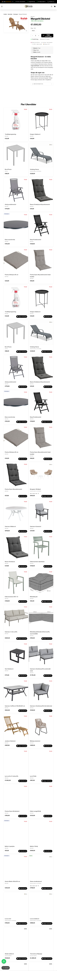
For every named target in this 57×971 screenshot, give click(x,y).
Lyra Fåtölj (33, 776)
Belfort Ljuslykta (9, 846)
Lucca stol (8, 918)
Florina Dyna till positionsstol (13, 489)
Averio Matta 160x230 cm (12, 881)
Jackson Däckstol (10, 741)
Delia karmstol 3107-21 (11, 596)
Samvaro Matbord (10, 526)
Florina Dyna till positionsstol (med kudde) (40, 275)
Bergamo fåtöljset (35, 489)
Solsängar (15, 14)
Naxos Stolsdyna (10, 561)
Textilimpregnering (10, 134)
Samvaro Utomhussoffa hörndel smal (41, 706)
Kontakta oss (51, 1)
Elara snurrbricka (10, 239)
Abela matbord (9, 954)
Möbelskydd (33, 596)
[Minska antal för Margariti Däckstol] (32, 35)
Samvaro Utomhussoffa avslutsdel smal (40, 670)
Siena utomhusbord (36, 881)
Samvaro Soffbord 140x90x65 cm (15, 706)
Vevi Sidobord (9, 669)
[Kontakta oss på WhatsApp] (4, 961)
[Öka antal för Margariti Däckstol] (38, 35)
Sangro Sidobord (35, 134)
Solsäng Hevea (34, 169)
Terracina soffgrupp (36, 954)
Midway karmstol (35, 741)
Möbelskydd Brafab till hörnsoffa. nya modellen (40, 633)
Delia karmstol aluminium (37, 561)
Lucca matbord (34, 918)
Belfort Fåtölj (34, 846)
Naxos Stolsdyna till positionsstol (40, 204)
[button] (1, 6)
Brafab (5, 14)
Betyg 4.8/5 (47, 44)
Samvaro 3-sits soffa (11, 632)
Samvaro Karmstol (35, 526)
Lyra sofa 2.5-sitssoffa (11, 776)
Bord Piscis (8, 169)
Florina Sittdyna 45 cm (11, 274)
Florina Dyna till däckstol (12, 811)
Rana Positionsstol (35, 239)
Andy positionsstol (10, 204)
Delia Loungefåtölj (35, 811)
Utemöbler (10, 14)
